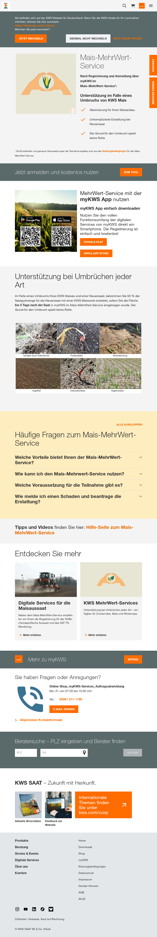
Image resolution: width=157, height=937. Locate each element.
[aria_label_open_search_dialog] (124, 5)
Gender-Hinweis (88, 886)
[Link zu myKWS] (142, 6)
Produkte (21, 840)
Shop (81, 853)
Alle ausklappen (129, 424)
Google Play (93, 241)
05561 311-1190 (70, 699)
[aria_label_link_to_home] (6, 5)
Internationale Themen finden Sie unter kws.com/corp (94, 805)
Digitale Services (27, 860)
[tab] (78, 460)
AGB (81, 892)
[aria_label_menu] (151, 5)
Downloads (85, 847)
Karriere (21, 873)
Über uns (21, 866)
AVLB (81, 899)
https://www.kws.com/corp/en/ (35, 25)
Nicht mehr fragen (127, 38)
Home (82, 840)
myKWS (83, 860)
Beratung (21, 847)
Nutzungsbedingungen (114, 151)
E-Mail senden (63, 709)
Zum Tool (131, 172)
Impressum (85, 879)
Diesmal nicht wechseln (88, 38)
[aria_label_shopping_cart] (133, 5)
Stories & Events (27, 853)
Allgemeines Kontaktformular (41, 720)
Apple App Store (96, 253)
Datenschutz (86, 873)
